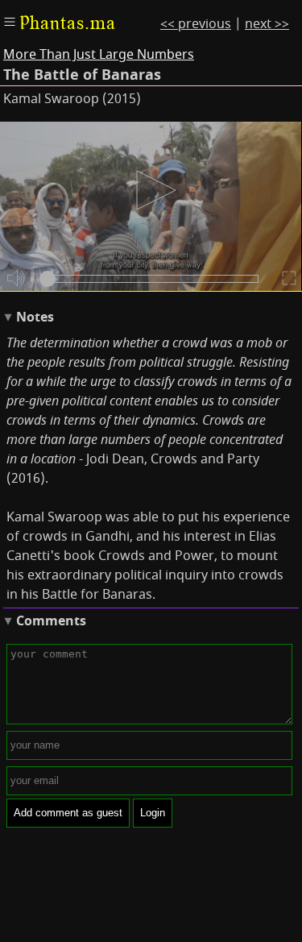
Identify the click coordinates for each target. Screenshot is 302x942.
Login (152, 813)
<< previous (195, 24)
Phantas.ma (67, 22)
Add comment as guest (68, 813)
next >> (267, 24)
